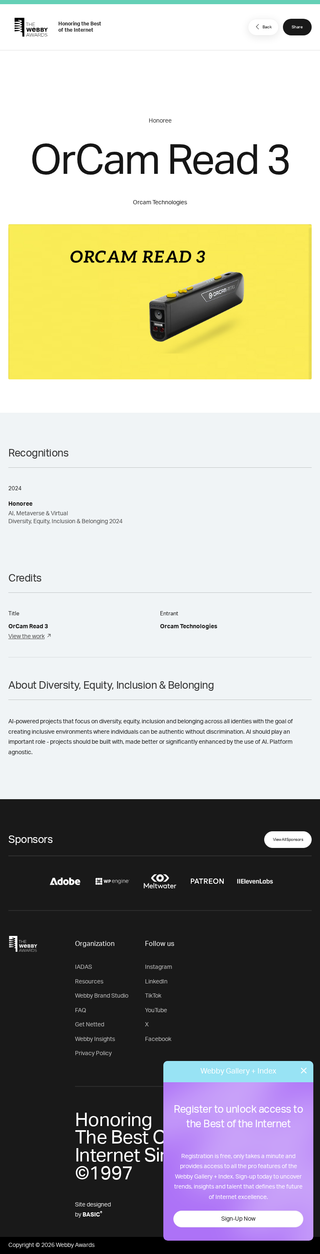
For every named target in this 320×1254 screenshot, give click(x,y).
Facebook (158, 1039)
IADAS (83, 967)
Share (297, 27)
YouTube (156, 1010)
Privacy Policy (93, 1053)
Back (267, 27)
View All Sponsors (288, 840)
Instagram (158, 967)
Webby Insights (95, 1039)
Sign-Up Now (238, 1219)
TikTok (153, 996)
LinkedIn (156, 982)
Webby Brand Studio (101, 996)
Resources (89, 982)
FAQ (80, 1010)
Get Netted (89, 1025)
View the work (26, 637)
